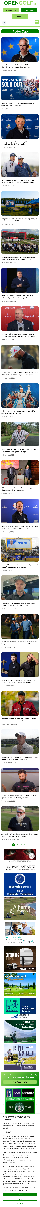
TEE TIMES (29, 10)
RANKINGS (20, 17)
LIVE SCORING (10, 10)
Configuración (20, 1199)
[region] (20, 1160)
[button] (4, 23)
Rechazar (20, 1203)
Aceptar (20, 1195)
